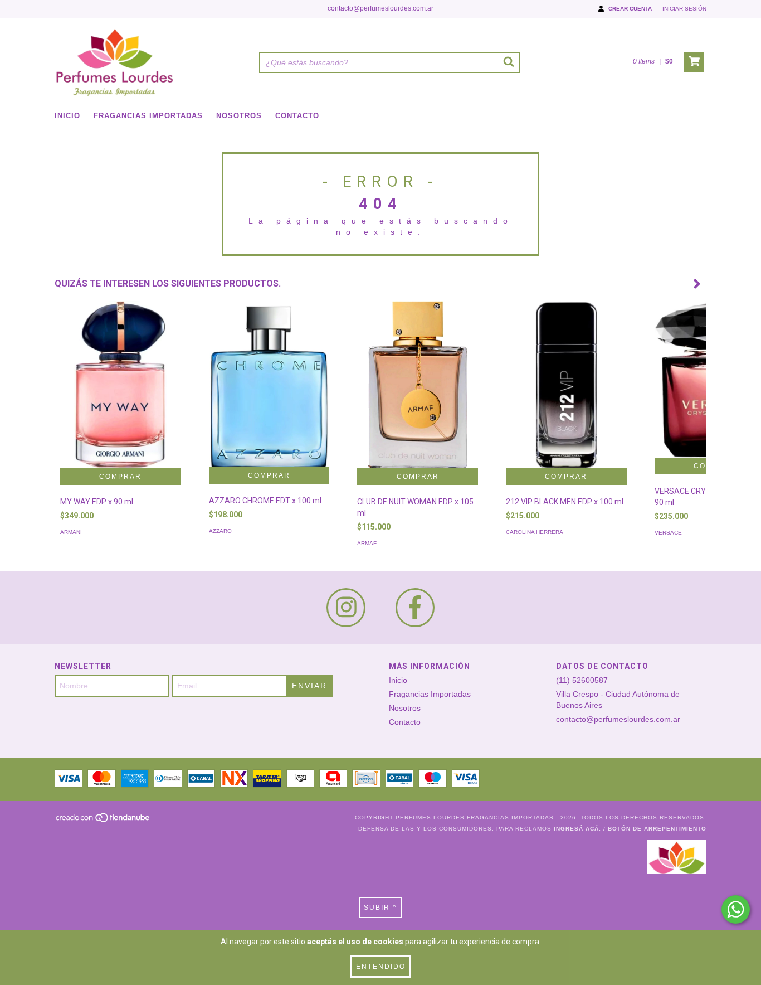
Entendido (381, 967)
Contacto (297, 115)
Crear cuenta (630, 9)
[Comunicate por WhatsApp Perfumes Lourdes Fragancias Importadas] (735, 909)
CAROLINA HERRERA (534, 532)
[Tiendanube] (103, 821)
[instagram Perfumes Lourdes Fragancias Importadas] (345, 607)
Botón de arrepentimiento (657, 829)
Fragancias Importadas (148, 115)
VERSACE (668, 533)
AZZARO (220, 531)
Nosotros (239, 115)
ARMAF (367, 543)
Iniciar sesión (684, 9)
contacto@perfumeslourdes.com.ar (380, 8)
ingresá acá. (577, 829)
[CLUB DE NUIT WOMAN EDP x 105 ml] (417, 402)
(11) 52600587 (582, 680)
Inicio (67, 115)
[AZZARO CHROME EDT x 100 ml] (269, 384)
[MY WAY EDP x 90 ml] (120, 410)
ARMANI (71, 532)
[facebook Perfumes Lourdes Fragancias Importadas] (415, 607)
